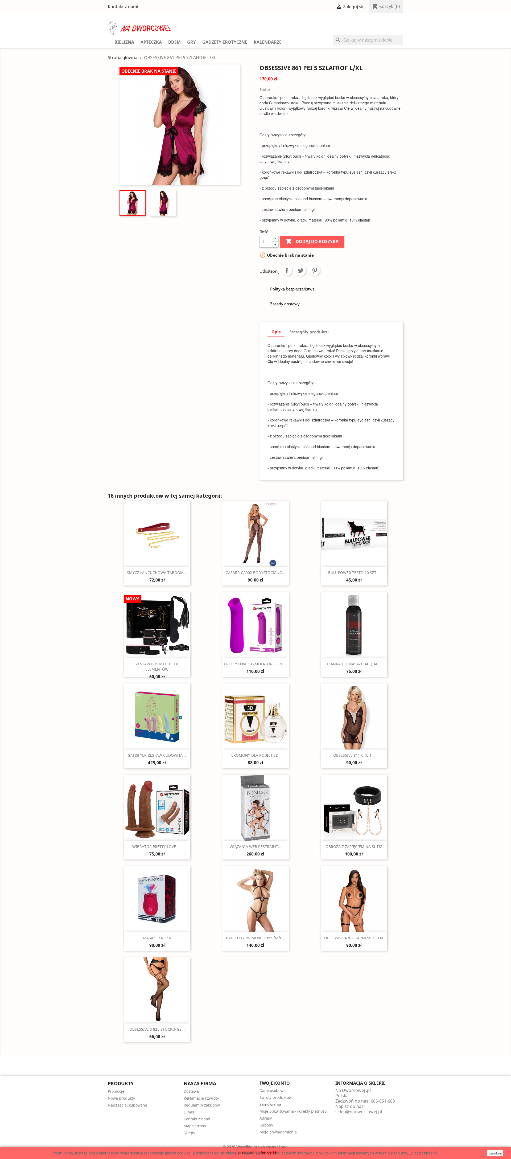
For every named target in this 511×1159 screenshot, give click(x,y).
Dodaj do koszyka (312, 241)
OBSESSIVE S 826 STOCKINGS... (157, 1029)
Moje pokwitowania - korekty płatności (293, 1111)
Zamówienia (270, 1104)
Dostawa (191, 1091)
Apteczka (151, 42)
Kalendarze (268, 42)
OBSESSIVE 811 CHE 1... (354, 755)
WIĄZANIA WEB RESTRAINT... (255, 846)
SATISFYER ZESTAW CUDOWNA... (157, 755)
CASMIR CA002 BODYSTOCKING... (255, 572)
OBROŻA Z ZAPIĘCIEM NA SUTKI (353, 846)
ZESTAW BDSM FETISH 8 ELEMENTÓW (157, 666)
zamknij (495, 1153)
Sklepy (189, 1132)
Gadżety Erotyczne (224, 42)
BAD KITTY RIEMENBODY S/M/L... (255, 937)
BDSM (174, 42)
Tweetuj (300, 270)
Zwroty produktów (275, 1097)
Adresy (265, 1118)
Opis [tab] (276, 331)
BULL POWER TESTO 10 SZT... (354, 572)
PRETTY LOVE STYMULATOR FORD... (255, 663)
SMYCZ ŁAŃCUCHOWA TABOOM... (157, 572)
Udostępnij (287, 270)
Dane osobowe (272, 1090)
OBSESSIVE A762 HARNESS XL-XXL (354, 937)
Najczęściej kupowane (127, 1105)
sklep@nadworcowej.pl (358, 1112)
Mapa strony (195, 1125)
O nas (189, 1112)
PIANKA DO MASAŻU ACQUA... (354, 663)
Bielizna (124, 42)
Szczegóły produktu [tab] (309, 331)
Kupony (266, 1125)
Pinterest (314, 270)
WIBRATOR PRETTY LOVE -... (157, 846)
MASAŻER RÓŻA (157, 937)
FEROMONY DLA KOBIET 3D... (255, 755)
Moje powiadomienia (278, 1132)
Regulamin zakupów (202, 1105)
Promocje (116, 1091)
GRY (191, 42)
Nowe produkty (121, 1098)
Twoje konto (274, 1083)
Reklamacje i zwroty (201, 1098)
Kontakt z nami (123, 7)
